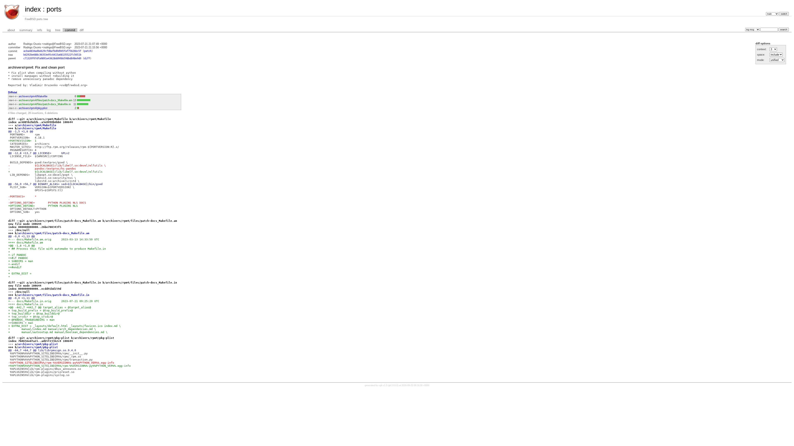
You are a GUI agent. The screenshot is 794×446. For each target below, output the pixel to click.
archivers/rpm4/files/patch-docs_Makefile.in (45, 104)
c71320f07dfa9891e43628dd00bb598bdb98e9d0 (52, 58)
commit (70, 30)
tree (57, 30)
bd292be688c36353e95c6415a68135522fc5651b (52, 54)
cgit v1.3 (383, 385)
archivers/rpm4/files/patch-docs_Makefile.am (45, 100)
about (11, 30)
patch (87, 51)
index (33, 9)
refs (39, 30)
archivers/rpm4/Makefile (33, 96)
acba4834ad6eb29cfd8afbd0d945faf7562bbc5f (52, 51)
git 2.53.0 (393, 385)
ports (54, 9)
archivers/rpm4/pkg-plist (33, 108)
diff (82, 30)
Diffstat (12, 92)
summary (25, 30)
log (49, 30)
